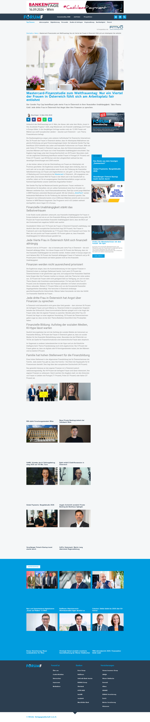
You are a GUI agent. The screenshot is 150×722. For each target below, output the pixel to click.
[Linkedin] (120, 17)
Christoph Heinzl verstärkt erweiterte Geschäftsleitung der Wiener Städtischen (74, 652)
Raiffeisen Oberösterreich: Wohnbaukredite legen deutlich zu (72, 610)
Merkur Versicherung (109, 702)
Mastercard (59, 174)
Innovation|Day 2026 (63, 17)
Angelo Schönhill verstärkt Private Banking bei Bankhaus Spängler (72, 506)
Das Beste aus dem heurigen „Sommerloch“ (105, 162)
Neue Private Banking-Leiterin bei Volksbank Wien (71, 421)
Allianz (104, 687)
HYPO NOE (81, 690)
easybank (81, 698)
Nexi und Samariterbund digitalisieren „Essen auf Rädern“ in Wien (40, 610)
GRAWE (104, 690)
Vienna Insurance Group (110, 671)
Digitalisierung (55, 22)
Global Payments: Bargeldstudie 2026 (40, 505)
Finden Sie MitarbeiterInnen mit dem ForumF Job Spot (106, 243)
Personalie (64, 22)
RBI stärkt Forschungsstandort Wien (40, 421)
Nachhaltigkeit (100, 22)
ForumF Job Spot (106, 232)
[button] (124, 17)
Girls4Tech (79, 193)
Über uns (56, 671)
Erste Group (81, 671)
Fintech (109, 22)
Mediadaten (56, 687)
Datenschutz (57, 679)
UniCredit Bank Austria (85, 679)
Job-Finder (77, 17)
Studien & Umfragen (76, 22)
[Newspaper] (116, 17)
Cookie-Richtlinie (58, 675)
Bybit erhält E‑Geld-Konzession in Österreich (71, 464)
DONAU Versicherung (109, 694)
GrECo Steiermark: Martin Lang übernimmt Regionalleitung (71, 548)
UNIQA (104, 675)
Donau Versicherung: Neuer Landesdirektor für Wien (36, 652)
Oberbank (81, 687)
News (36, 33)
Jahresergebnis (44, 22)
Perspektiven (88, 17)
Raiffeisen (81, 675)
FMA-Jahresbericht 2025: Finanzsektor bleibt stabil (106, 652)
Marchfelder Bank (83, 702)
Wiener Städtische (108, 679)
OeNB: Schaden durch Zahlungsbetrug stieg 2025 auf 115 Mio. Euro (40, 464)
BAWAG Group (82, 683)
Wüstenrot (105, 706)
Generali (105, 683)
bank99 (80, 694)
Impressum (56, 683)
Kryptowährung (89, 22)
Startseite (29, 33)
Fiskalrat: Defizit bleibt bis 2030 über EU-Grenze (107, 610)
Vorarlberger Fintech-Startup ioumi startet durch (39, 548)
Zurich (104, 698)
